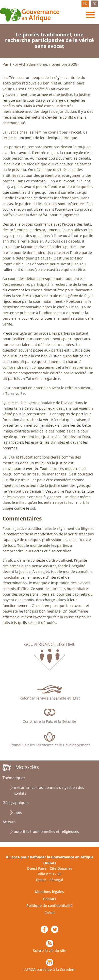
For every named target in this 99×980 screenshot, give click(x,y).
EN (85, 3)
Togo (18, 812)
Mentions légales (49, 891)
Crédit (49, 912)
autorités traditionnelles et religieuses (46, 831)
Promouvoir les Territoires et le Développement (49, 745)
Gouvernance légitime (49, 644)
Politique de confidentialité (49, 905)
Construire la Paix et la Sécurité (49, 721)
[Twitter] (54, 929)
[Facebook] (44, 929)
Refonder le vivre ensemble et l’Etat (50, 698)
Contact (49, 898)
